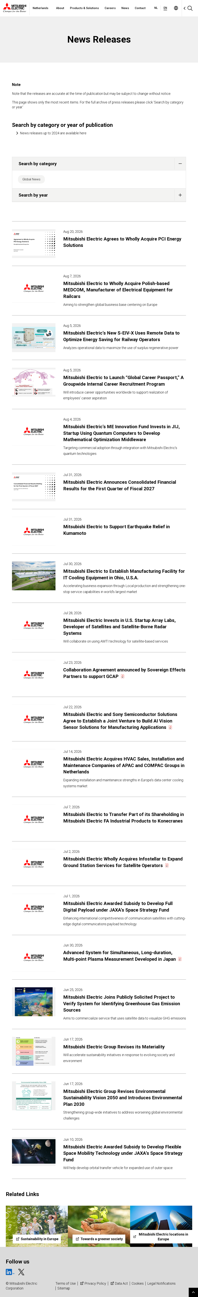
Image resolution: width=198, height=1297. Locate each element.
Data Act (121, 1283)
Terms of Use (65, 1283)
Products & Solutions (84, 8)
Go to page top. (193, 1292)
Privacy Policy (95, 1283)
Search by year (33, 195)
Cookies (138, 1283)
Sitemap (63, 1288)
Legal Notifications (161, 1283)
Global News (31, 179)
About (60, 8)
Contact (140, 8)
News (125, 8)
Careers (110, 8)
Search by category (38, 163)
